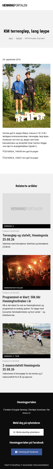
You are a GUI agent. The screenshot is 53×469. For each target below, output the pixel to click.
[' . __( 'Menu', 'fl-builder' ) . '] (48, 5)
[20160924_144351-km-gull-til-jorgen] (26, 96)
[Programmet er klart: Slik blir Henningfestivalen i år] (26, 270)
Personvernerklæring (41, 465)
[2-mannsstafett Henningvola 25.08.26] (26, 338)
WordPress (16, 465)
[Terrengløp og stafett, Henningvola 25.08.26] (26, 208)
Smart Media (27, 465)
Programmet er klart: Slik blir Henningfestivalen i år (21, 299)
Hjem (11, 38)
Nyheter (19, 38)
